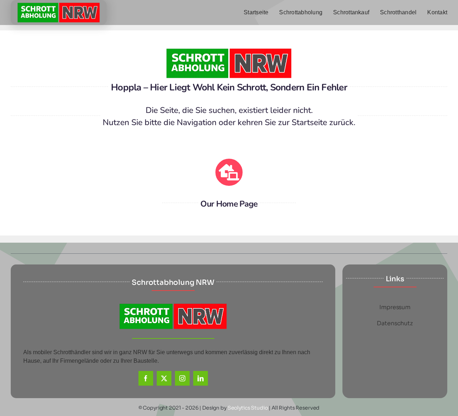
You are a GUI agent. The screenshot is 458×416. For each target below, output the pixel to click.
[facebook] (145, 378)
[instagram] (182, 378)
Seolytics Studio (248, 408)
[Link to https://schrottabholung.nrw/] (229, 172)
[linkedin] (200, 378)
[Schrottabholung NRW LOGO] (59, 5)
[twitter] (164, 378)
